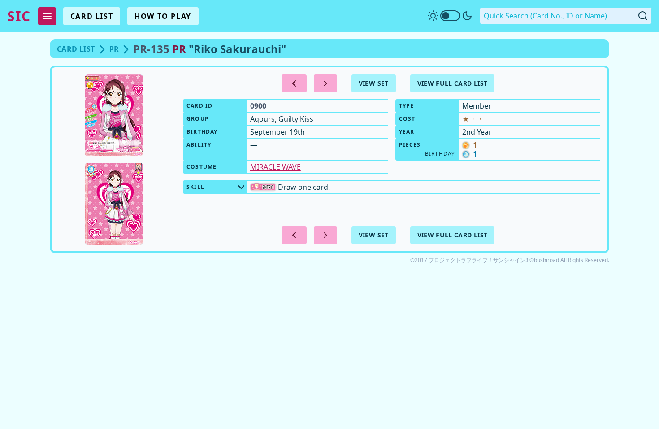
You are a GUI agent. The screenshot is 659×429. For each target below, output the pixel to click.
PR (114, 49)
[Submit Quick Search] (642, 15)
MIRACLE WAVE (275, 167)
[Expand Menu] (47, 16)
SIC (19, 16)
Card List (91, 16)
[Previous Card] (294, 83)
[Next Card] (325, 83)
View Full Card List (452, 83)
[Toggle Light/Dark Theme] (450, 15)
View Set (374, 83)
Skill (195, 187)
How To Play (162, 16)
